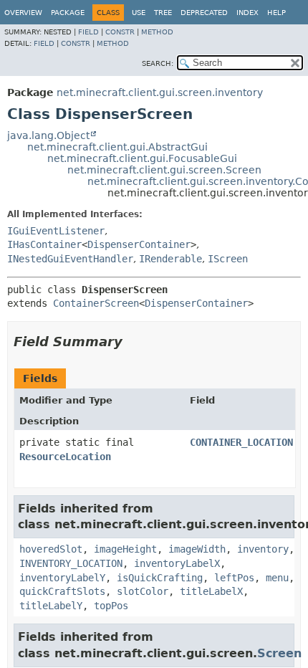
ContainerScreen (96, 303)
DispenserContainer (139, 244)
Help (276, 12)
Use (138, 12)
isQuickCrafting (160, 577)
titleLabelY (50, 605)
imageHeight (125, 549)
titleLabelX (211, 591)
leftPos (234, 577)
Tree (163, 12)
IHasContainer (44, 244)
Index (247, 12)
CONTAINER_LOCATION (241, 442)
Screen (279, 653)
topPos (111, 605)
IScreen (228, 258)
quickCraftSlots (62, 591)
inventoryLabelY (62, 577)
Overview (23, 12)
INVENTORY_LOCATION (70, 563)
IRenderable (170, 258)
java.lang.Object (48, 135)
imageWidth (197, 549)
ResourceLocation (65, 456)
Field (88, 32)
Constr (120, 32)
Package (68, 12)
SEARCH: (157, 63)
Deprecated (204, 12)
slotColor (142, 591)
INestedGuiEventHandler (70, 258)
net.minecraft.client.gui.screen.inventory (160, 92)
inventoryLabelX (177, 563)
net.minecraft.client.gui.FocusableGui (142, 158)
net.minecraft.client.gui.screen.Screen (164, 170)
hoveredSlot (50, 549)
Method (157, 32)
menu (277, 577)
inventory (263, 549)
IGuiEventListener (56, 231)
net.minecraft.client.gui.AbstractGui (117, 147)
